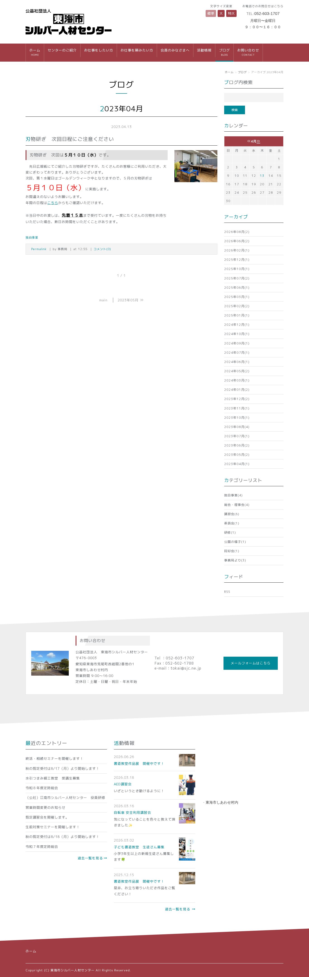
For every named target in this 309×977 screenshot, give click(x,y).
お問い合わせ (248, 52)
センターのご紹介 (62, 50)
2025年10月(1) (237, 269)
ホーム (34, 52)
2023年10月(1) (237, 417)
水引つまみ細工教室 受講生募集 (53, 778)
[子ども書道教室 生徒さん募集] (187, 848)
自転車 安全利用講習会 (132, 812)
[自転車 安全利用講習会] (187, 813)
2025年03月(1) (237, 297)
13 (262, 175)
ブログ (224, 52)
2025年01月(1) (237, 315)
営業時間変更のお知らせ (45, 807)
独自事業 (32, 237)
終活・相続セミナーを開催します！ (54, 758)
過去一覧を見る (90, 858)
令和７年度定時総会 (42, 846)
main (103, 300)
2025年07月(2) (237, 278)
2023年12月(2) (237, 399)
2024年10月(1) (237, 334)
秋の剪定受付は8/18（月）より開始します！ (63, 836)
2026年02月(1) (237, 250)
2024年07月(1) (237, 352)
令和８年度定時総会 (42, 788)
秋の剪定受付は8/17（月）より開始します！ (63, 768)
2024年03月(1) (237, 380)
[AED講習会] (187, 784)
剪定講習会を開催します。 (47, 817)
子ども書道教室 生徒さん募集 (139, 847)
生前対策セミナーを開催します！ (53, 827)
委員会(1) (231, 523)
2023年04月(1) (237, 464)
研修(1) (230, 532)
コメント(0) (102, 249)
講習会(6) (231, 514)
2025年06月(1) (237, 287)
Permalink (39, 249)
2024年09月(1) (237, 343)
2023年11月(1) (237, 408)
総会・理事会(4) (237, 504)
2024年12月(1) (237, 324)
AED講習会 (123, 784)
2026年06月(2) (237, 241)
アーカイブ (236, 217)
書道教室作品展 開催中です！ (139, 763)
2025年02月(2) (237, 306)
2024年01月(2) (237, 389)
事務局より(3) (235, 560)
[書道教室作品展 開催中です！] (187, 759)
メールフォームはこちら (251, 663)
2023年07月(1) (237, 436)
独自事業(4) (233, 495)
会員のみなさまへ (175, 50)
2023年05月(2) (237, 454)
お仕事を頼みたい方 (137, 50)
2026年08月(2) (237, 232)
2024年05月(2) (237, 371)
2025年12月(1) (237, 259)
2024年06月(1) (237, 362)
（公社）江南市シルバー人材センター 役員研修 (65, 797)
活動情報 (204, 50)
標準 (210, 13)
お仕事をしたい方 (98, 50)
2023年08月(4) (237, 427)
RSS (227, 591)
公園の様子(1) (235, 542)
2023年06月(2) (237, 445)
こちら (52, 202)
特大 (231, 13)
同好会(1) (231, 551)
